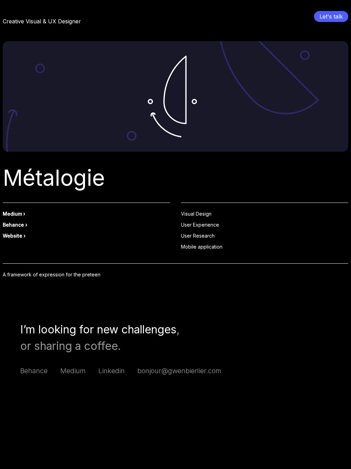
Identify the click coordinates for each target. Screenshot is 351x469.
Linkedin (111, 371)
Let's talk (331, 16)
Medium (12, 214)
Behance (13, 225)
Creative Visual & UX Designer (42, 21)
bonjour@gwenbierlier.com (179, 371)
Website (12, 236)
